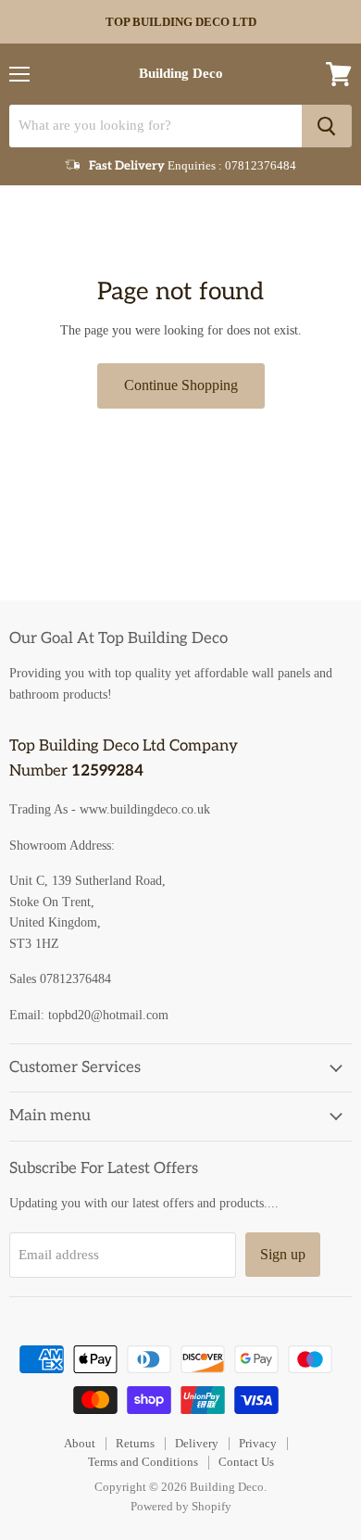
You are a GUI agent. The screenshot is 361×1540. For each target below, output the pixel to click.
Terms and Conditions (143, 1462)
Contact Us (246, 1462)
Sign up (282, 1254)
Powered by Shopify (181, 1506)
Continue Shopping (181, 385)
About (79, 1443)
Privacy (258, 1443)
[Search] (327, 126)
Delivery (196, 1443)
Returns (135, 1443)
